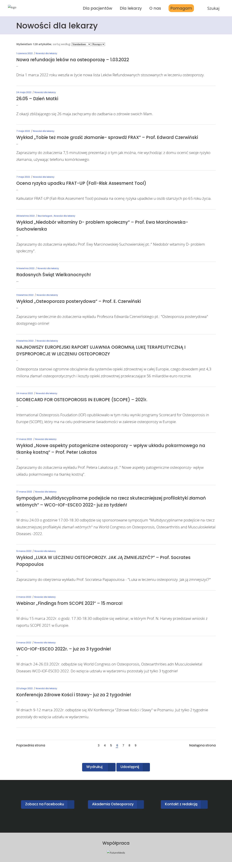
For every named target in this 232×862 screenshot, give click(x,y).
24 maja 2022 (23, 92)
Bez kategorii (45, 215)
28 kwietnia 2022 (25, 215)
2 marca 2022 (23, 596)
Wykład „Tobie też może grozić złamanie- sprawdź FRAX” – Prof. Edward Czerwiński (107, 137)
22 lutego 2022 (24, 688)
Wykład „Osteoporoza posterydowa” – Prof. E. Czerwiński (78, 301)
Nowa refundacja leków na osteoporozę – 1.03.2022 (72, 60)
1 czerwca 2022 (24, 53)
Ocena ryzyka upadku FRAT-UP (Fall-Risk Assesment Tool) (81, 183)
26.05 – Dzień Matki (37, 99)
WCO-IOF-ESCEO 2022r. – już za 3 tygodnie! (63, 649)
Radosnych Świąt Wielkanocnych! (53, 275)
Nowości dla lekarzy (46, 53)
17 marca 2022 (24, 439)
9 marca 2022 (23, 551)
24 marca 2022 (24, 393)
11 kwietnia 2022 (25, 295)
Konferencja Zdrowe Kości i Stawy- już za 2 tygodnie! (73, 695)
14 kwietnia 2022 (25, 268)
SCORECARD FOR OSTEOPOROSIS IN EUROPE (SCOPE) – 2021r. (81, 400)
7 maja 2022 (23, 131)
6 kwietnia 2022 (25, 340)
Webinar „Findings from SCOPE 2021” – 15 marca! (69, 603)
